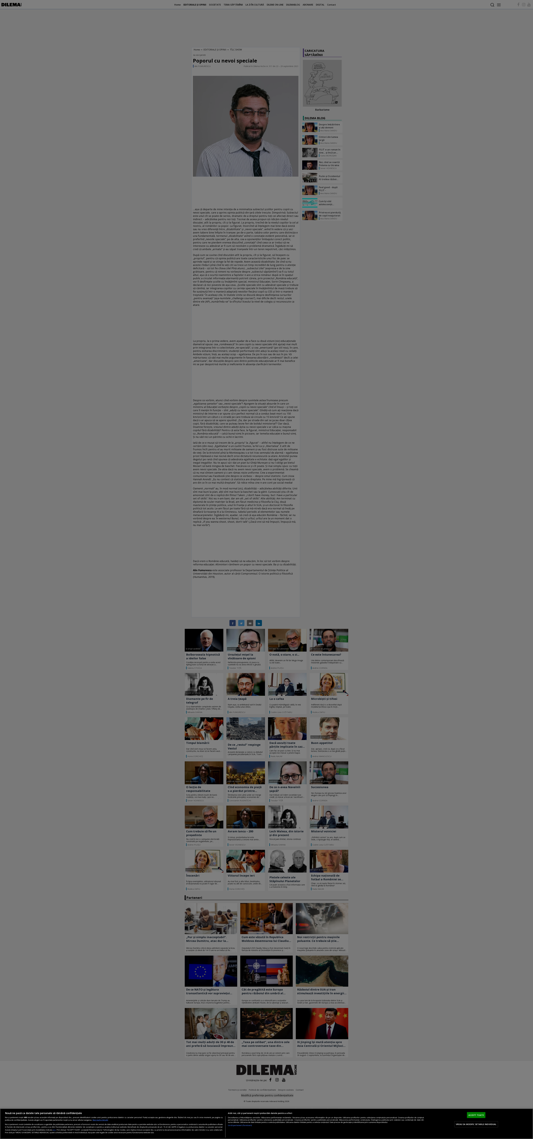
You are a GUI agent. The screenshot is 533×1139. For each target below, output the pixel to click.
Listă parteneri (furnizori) (240, 1125)
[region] (266, 1124)
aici (54, 1129)
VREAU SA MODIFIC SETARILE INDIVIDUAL (476, 1124)
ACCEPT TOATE (476, 1115)
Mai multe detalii (100, 1120)
